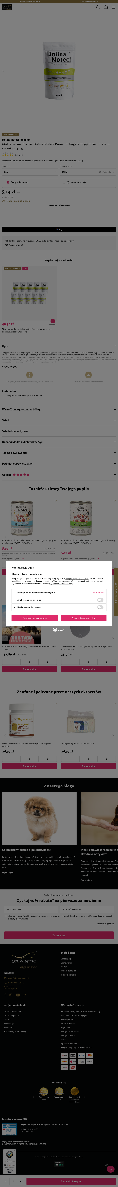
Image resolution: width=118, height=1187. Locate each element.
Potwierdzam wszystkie (84, 618)
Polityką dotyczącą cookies (76, 578)
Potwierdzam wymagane (35, 618)
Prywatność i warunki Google (61, 584)
